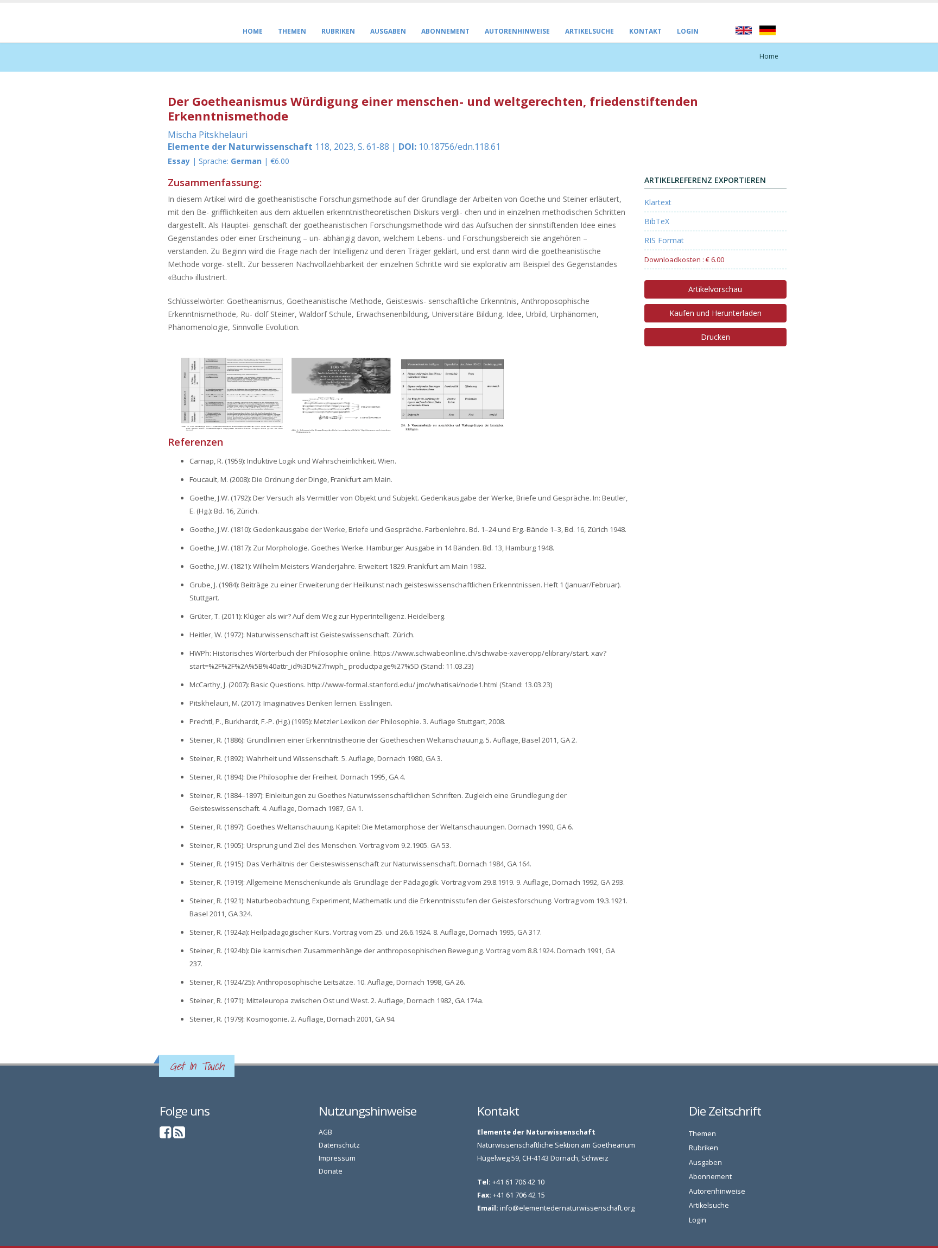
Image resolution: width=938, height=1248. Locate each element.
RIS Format (664, 240)
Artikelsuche (589, 31)
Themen (292, 31)
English (744, 30)
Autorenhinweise (517, 31)
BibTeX (656, 221)
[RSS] (179, 1134)
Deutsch (767, 30)
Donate (331, 1171)
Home (253, 31)
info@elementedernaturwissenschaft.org (567, 1208)
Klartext (657, 202)
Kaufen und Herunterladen (715, 313)
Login (688, 31)
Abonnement (445, 31)
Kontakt (645, 31)
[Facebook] (166, 1134)
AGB (325, 1132)
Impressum (337, 1158)
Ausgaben (388, 31)
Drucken (715, 337)
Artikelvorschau (715, 289)
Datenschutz (339, 1145)
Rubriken (338, 31)
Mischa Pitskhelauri (208, 135)
